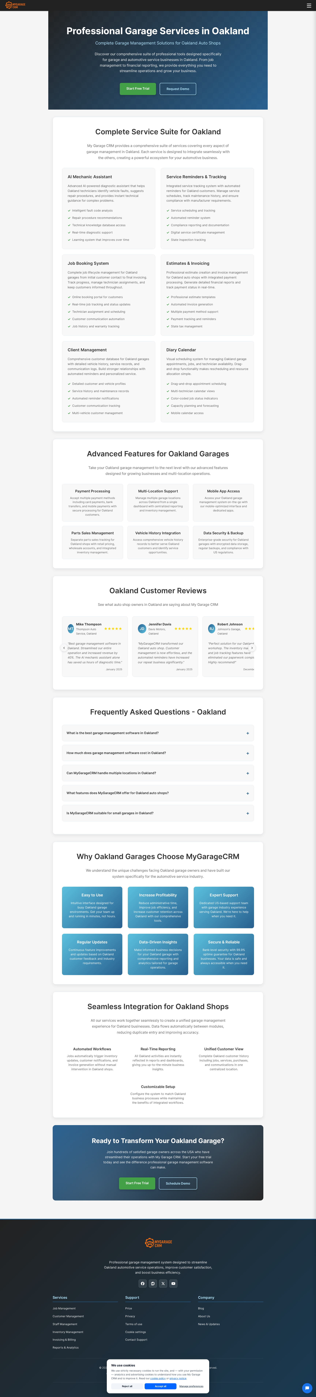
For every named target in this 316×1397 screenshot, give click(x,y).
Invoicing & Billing (64, 1339)
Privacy (130, 1316)
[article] (108, 208)
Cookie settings (135, 1332)
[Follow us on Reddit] (153, 1284)
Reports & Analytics (66, 1347)
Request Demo (178, 89)
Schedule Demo (178, 1183)
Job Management (64, 1308)
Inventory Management (68, 1332)
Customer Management (68, 1316)
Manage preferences (191, 1386)
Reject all (127, 1386)
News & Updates (209, 1324)
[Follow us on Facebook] (143, 1284)
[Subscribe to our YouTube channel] (173, 1284)
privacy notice (178, 1378)
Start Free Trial (137, 88)
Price (128, 1308)
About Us (204, 1316)
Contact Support (136, 1339)
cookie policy (158, 1378)
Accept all (160, 1386)
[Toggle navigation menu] (309, 5)
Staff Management (65, 1324)
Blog (201, 1308)
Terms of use (133, 1324)
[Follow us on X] (163, 1284)
